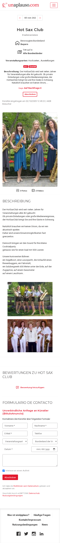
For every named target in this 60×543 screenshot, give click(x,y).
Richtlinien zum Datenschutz (26, 486)
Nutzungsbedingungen (12, 496)
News (45, 524)
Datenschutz (34, 493)
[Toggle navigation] (54, 5)
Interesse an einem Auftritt (17, 470)
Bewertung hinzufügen (32, 387)
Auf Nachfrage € (33, 88)
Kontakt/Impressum (30, 520)
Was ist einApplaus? (18, 515)
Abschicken (30, 94)
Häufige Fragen (42, 515)
